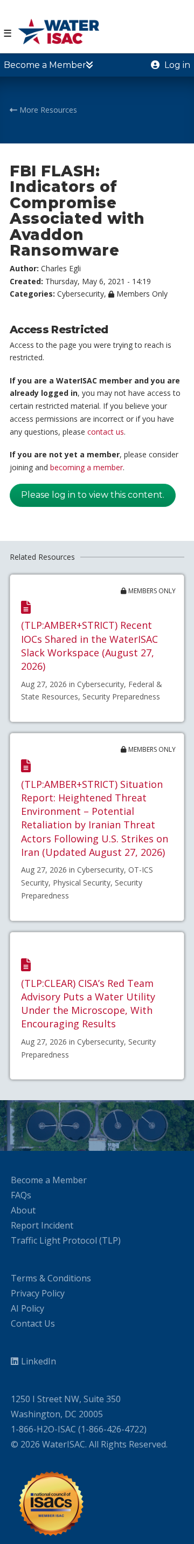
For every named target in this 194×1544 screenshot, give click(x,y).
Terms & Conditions (51, 1278)
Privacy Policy (38, 1293)
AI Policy (27, 1308)
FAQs (21, 1195)
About (23, 1210)
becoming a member (86, 467)
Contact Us (33, 1323)
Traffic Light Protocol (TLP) (66, 1240)
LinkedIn (38, 1361)
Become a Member (49, 1180)
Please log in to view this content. (92, 495)
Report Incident (42, 1225)
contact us (105, 432)
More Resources (47, 110)
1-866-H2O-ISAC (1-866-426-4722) (79, 1429)
